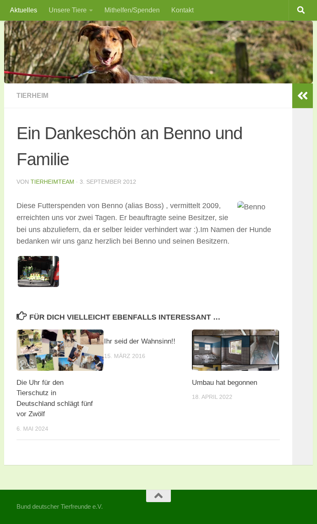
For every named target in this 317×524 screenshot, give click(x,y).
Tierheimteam (52, 181)
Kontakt (182, 10)
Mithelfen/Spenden (132, 10)
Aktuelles (23, 10)
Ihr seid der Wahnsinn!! (139, 341)
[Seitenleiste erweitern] (302, 95)
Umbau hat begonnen (224, 382)
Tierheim (32, 95)
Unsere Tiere (68, 10)
